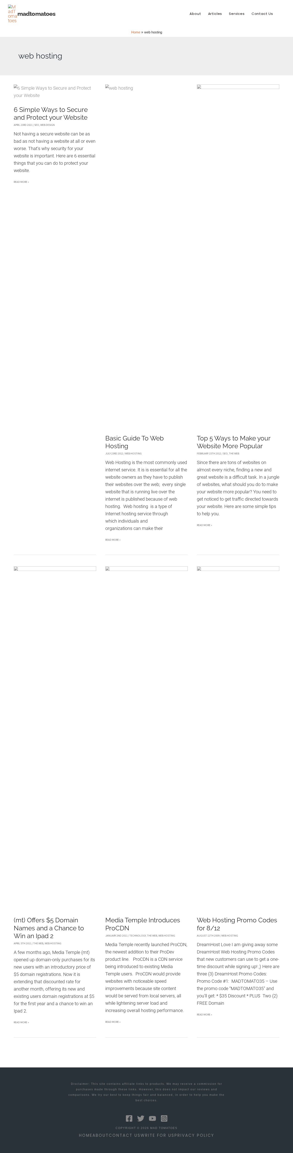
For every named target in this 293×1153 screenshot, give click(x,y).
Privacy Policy (194, 1135)
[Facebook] (129, 1118)
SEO (36, 125)
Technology (137, 935)
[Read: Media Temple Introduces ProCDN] (146, 737)
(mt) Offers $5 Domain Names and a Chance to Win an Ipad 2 (49, 928)
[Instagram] (164, 1118)
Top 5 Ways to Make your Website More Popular (233, 442)
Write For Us (157, 1135)
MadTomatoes (36, 13)
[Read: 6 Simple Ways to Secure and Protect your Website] (55, 91)
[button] (283, 14)
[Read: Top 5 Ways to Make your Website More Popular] (238, 255)
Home (85, 1135)
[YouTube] (152, 1118)
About (100, 1135)
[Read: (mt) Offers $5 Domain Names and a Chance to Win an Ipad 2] (55, 737)
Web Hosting (133, 453)
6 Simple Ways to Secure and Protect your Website (51, 113)
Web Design (47, 125)
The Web (234, 453)
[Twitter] (140, 1118)
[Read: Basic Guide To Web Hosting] (146, 255)
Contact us (125, 1135)
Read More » (21, 183)
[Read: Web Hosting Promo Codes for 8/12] (238, 737)
